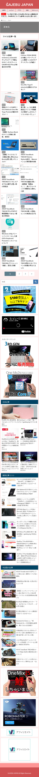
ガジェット (35, 10)
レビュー (11, 10)
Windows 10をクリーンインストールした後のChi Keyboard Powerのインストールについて (9, 238)
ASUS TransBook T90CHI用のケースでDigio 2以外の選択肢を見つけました (26, 652)
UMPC (4, 10)
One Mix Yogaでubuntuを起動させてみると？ (29, 87)
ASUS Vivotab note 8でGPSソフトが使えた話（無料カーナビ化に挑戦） (26, 574)
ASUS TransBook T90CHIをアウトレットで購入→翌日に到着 (10, 263)
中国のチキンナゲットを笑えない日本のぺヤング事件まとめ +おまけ (26, 661)
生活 (27, 10)
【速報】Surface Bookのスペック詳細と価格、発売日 (10, 134)
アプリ (19, 10)
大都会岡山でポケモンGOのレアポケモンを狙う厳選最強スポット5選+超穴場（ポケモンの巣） (26, 633)
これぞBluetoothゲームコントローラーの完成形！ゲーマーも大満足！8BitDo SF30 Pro (26, 642)
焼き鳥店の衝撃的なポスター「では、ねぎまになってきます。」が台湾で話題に (26, 604)
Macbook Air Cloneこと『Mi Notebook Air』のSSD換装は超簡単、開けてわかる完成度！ (26, 623)
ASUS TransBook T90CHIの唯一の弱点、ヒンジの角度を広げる (29, 211)
